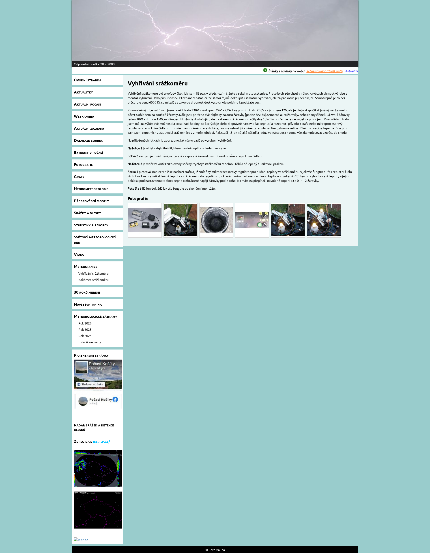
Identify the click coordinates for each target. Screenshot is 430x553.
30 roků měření (87, 292)
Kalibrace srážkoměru (93, 280)
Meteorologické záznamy (95, 316)
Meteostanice (85, 266)
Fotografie (83, 164)
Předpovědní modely (91, 200)
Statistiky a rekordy (91, 224)
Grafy (79, 176)
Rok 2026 (85, 323)
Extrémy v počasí (88, 152)
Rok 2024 (85, 336)
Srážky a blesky (87, 212)
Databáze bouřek (88, 140)
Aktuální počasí (87, 103)
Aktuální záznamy (89, 128)
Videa (79, 254)
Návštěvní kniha (88, 304)
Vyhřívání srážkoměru (93, 273)
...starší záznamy (89, 342)
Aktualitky (83, 91)
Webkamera (84, 116)
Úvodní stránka (87, 79)
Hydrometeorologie (91, 188)
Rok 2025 (85, 329)
